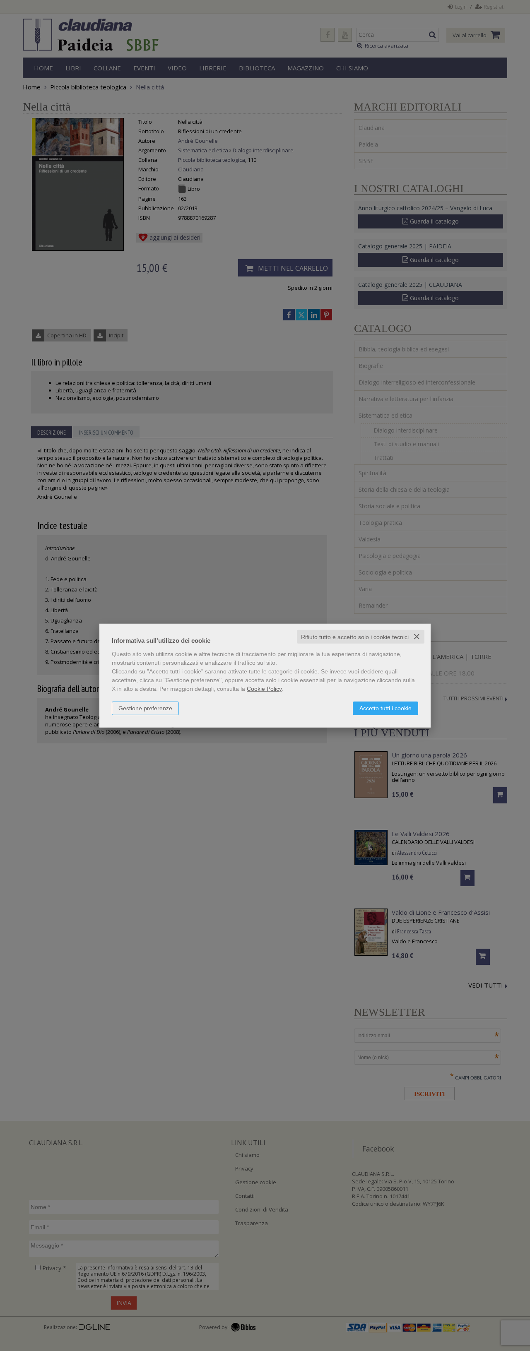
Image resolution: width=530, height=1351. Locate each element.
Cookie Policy (264, 688)
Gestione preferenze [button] (145, 707)
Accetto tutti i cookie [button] (385, 707)
